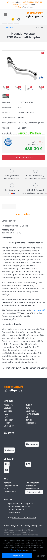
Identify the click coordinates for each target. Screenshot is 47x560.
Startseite (9, 27)
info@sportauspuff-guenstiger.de (25, 525)
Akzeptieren (17, 555)
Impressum (30, 485)
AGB (6, 488)
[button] (9, 206)
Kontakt (7, 482)
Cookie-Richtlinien (18, 550)
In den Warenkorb (24, 157)
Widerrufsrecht (32, 488)
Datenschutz (10, 491)
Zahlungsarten (32, 482)
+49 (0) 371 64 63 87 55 (24, 517)
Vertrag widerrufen (34, 492)
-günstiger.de (34, 14)
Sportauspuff (38, 310)
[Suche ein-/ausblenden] (4, 21)
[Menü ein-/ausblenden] (5, 14)
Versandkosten (11, 485)
